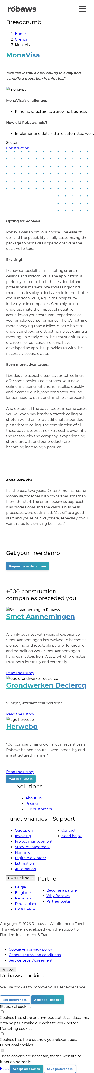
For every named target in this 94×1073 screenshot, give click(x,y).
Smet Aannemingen (40, 617)
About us (34, 798)
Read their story (20, 673)
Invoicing (23, 836)
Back (4, 1069)
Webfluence (60, 924)
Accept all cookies (47, 999)
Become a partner (62, 890)
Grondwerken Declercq (46, 685)
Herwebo (22, 726)
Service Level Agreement (31, 960)
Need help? (71, 836)
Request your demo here (27, 566)
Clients (21, 39)
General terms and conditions (35, 955)
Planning (23, 852)
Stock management (32, 847)
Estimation (24, 863)
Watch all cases (21, 779)
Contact (68, 830)
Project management (34, 841)
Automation (25, 869)
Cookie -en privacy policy (30, 949)
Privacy (8, 969)
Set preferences (15, 999)
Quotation (24, 830)
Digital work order (30, 858)
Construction (17, 148)
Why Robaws (58, 896)
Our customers (39, 809)
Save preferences (60, 1069)
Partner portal (58, 901)
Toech (80, 924)
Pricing (32, 804)
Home (20, 34)
